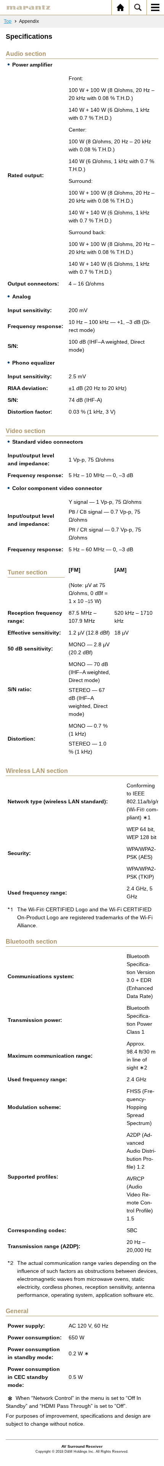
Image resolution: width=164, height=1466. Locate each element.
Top (7, 21)
